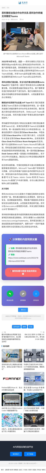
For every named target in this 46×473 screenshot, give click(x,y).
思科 (24, 327)
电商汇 (44, 470)
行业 (30, 327)
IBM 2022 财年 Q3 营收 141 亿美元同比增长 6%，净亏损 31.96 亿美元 (34, 336)
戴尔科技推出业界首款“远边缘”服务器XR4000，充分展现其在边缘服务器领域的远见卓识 (11, 337)
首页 (2, 470)
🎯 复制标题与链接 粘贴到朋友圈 (23, 272)
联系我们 (16, 454)
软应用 (11, 470)
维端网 (23, 2)
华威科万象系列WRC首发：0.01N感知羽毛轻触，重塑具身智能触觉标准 (34, 366)
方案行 (30, 470)
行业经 (25, 470)
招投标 (34, 470)
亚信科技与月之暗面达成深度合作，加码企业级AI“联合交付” (12, 366)
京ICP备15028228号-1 (30, 463)
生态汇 (4, 8)
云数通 (7, 470)
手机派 (39, 470)
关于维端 (30, 454)
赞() (22, 19)
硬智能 (16, 470)
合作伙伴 (16, 327)
